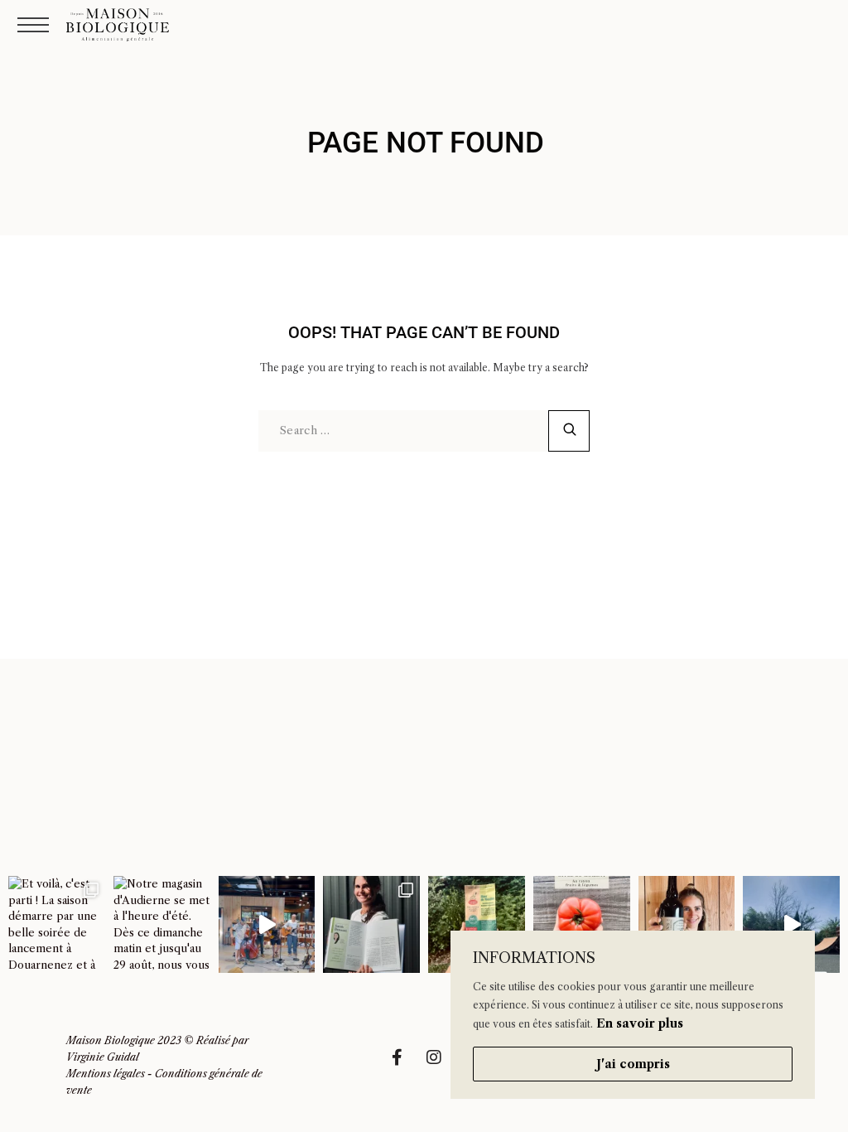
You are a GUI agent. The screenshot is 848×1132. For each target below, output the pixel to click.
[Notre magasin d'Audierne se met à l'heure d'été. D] (161, 924)
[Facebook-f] (405, 1065)
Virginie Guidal (102, 1057)
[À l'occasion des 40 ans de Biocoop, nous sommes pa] (371, 924)
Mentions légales (105, 1073)
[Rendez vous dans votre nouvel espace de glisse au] (791, 924)
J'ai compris (633, 1064)
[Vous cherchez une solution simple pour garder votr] (476, 924)
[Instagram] (442, 1065)
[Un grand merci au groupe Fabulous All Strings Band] (267, 924)
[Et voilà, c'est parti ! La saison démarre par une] (56, 924)
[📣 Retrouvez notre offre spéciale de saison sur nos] (581, 924)
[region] (632, 1015)
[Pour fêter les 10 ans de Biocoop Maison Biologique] (686, 924)
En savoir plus (639, 1023)
